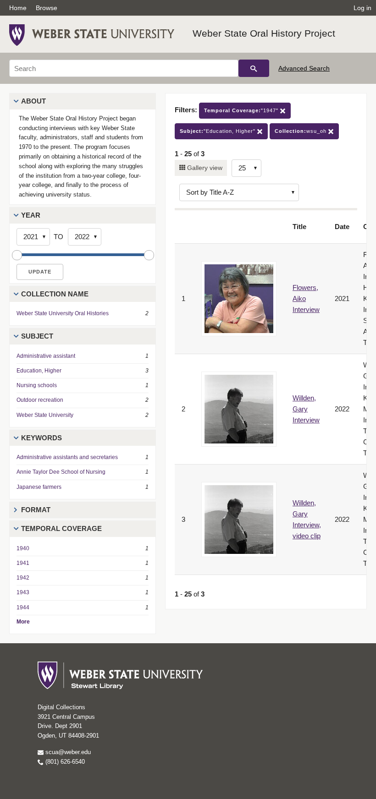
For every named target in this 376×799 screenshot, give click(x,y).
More (23, 621)
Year (30, 215)
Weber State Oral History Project (264, 33)
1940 (23, 548)
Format (35, 510)
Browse (46, 7)
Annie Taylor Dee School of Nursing (61, 472)
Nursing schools (37, 385)
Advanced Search (304, 68)
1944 (23, 607)
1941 (23, 563)
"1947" (242, 110)
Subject (37, 336)
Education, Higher (39, 370)
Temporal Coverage (61, 528)
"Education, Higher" (218, 131)
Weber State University (45, 415)
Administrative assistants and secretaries (67, 457)
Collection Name (54, 294)
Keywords (41, 438)
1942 (23, 578)
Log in (362, 7)
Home (18, 7)
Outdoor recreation (40, 400)
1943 (23, 592)
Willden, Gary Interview (306, 409)
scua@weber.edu (67, 752)
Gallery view (203, 167)
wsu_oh (301, 131)
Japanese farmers (39, 487)
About (33, 101)
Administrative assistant (46, 356)
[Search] (253, 68)
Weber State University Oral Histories (63, 313)
